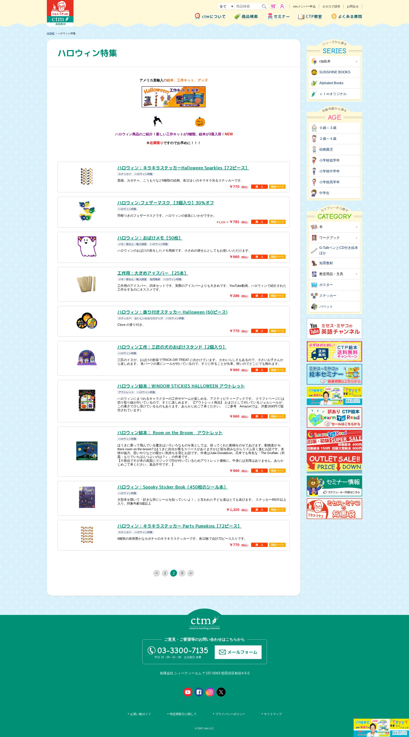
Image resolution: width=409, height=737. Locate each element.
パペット (326, 306)
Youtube (187, 692)
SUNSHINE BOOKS (334, 72)
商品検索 (250, 16)
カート (273, 6)
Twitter (221, 692)
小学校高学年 (329, 182)
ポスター (326, 285)
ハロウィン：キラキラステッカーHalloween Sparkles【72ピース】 (183, 168)
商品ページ (277, 186)
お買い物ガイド (140, 714)
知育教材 (155, 279)
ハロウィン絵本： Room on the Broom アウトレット (170, 433)
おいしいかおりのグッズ (149, 318)
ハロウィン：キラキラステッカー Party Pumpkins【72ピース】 (179, 526)
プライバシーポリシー (230, 714)
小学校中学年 (329, 171)
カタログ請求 (331, 6)
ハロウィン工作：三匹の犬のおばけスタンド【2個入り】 (172, 347)
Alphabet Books (331, 83)
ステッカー (124, 174)
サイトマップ (273, 714)
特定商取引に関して (183, 714)
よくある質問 (350, 16)
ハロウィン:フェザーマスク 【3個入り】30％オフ (165, 203)
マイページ (282, 6)
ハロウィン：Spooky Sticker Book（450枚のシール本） (172, 487)
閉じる (356, 716)
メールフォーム (242, 652)
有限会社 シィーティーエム (60, 13)
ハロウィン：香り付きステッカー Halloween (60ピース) (172, 312)
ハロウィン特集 (144, 174)
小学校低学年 (329, 160)
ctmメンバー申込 (304, 6)
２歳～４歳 (327, 138)
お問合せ (353, 6)
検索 (265, 6)
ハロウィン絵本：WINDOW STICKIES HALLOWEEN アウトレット (181, 386)
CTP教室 (314, 16)
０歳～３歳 (327, 128)
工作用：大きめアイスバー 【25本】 (152, 273)
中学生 (324, 193)
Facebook (198, 692)
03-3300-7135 (182, 650)
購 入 (259, 186)
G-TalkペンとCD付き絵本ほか (338, 250)
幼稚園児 (326, 149)
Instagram (210, 692)
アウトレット (126, 392)
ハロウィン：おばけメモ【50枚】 (150, 238)
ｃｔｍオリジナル (333, 94)
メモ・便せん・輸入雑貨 (132, 244)
